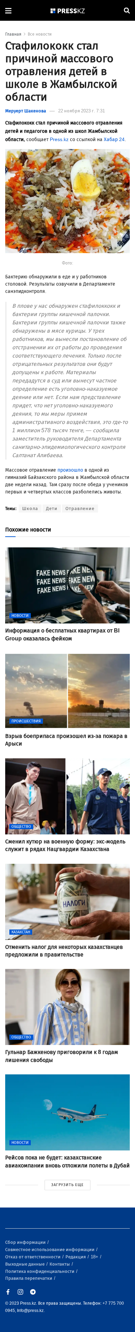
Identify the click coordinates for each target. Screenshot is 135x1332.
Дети (51, 508)
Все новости (40, 34)
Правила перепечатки (29, 1278)
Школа (30, 508)
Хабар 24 (114, 139)
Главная (13, 34)
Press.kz (59, 139)
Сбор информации (26, 1242)
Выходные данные (25, 1264)
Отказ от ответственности (33, 1256)
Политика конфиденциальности (40, 1271)
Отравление (79, 508)
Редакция (76, 1256)
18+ (95, 1256)
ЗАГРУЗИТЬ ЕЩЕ (67, 1185)
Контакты (60, 1264)
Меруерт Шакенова (25, 110)
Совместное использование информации (50, 1249)
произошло (70, 470)
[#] (68, 10)
